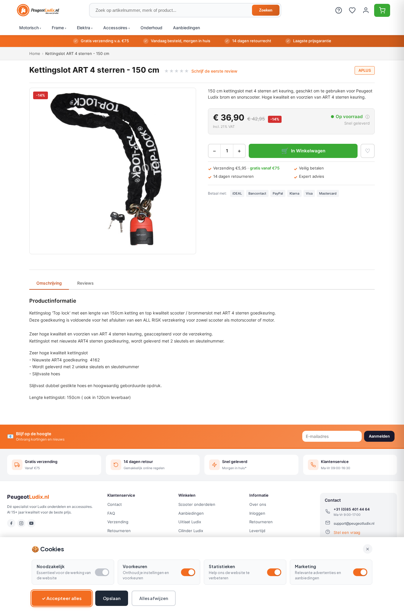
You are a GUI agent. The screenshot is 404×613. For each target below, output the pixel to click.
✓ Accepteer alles (62, 598)
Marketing (305, 566)
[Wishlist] (352, 10)
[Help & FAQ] (338, 10)
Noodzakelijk (50, 566)
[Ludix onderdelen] (38, 10)
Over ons (257, 504)
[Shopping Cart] (382, 10)
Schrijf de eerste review (214, 71)
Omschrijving (49, 283)
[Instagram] (21, 523)
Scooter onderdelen (196, 504)
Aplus (364, 70)
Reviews (85, 283)
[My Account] (365, 10)
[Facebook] (11, 523)
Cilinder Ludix (190, 530)
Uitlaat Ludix (189, 521)
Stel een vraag (347, 532)
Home (34, 53)
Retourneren (119, 530)
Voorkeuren (135, 566)
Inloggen (257, 513)
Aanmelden (379, 436)
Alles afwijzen (153, 598)
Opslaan (111, 598)
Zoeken (265, 10)
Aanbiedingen (191, 513)
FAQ (111, 513)
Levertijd (257, 530)
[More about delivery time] (367, 117)
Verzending (117, 521)
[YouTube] (31, 523)
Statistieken (222, 566)
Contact (114, 504)
